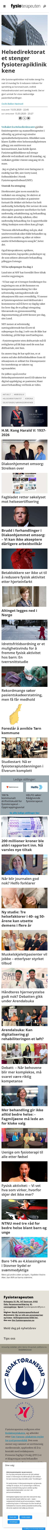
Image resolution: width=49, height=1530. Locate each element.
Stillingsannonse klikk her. (25, 1317)
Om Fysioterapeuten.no (23, 1320)
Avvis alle (13, 1517)
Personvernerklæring (19, 1304)
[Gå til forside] (25, 6)
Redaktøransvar (25, 1349)
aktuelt (7, 394)
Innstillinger (14, 1522)
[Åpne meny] (4, 6)
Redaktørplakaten (15, 1433)
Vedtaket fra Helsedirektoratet (18, 127)
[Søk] (44, 6)
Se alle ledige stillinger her (24, 812)
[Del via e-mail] (28, 118)
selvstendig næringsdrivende (18, 402)
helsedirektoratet (12, 398)
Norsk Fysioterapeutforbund (25, 1312)
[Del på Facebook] (20, 118)
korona (29, 398)
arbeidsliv (19, 394)
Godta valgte (25, 1517)
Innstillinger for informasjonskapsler (34, 1528)
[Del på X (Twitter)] (24, 118)
